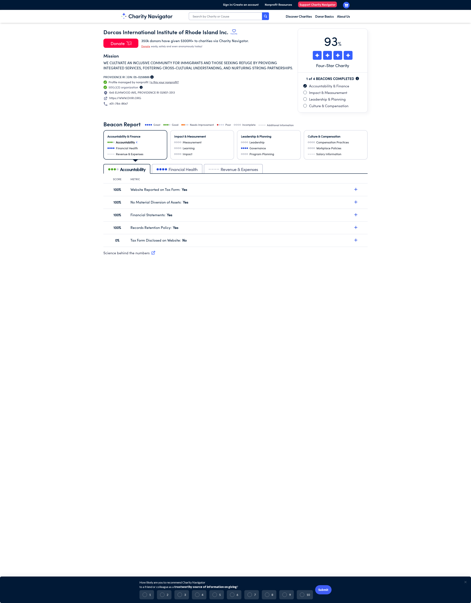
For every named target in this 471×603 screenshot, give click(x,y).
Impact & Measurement (328, 92)
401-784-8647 (118, 103)
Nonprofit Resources (278, 4)
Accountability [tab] (133, 169)
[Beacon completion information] (357, 78)
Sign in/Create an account (241, 4)
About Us (343, 16)
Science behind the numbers (126, 253)
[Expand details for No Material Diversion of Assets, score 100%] (356, 202)
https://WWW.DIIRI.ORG (125, 98)
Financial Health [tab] (183, 169)
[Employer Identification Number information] (152, 77)
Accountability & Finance (329, 86)
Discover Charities (299, 16)
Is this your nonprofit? (164, 82)
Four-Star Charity (332, 65)
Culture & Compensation (328, 106)
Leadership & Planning (327, 99)
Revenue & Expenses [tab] (239, 169)
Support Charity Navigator (317, 4)
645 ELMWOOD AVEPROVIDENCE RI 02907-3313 (142, 92)
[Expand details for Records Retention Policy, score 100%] (356, 227)
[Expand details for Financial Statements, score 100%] (356, 215)
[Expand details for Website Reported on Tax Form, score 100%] (356, 189)
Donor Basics (324, 16)
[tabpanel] (235, 212)
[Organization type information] (141, 87)
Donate (145, 46)
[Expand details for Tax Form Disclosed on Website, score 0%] (356, 240)
